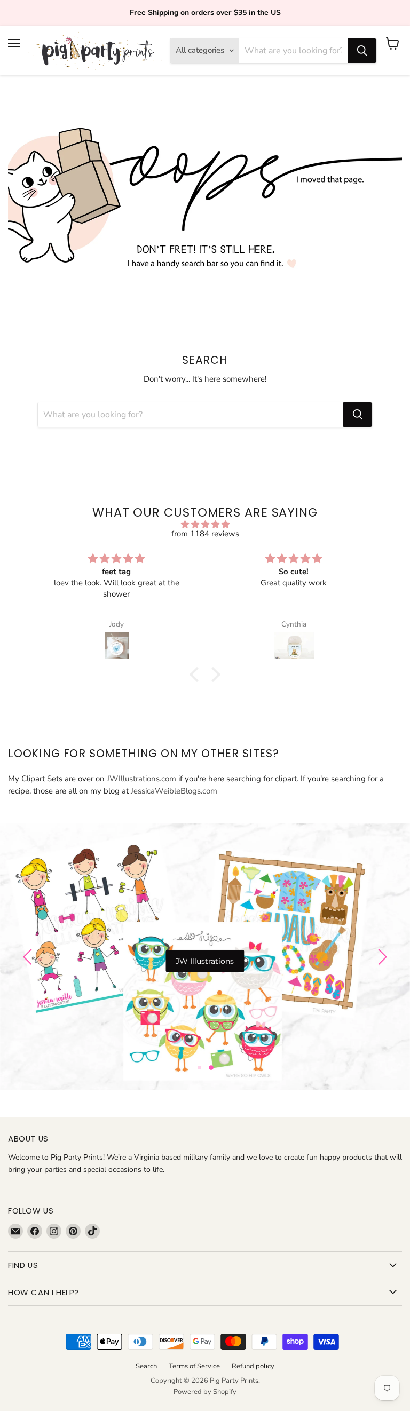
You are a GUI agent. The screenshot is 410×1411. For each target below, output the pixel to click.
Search (146, 1366)
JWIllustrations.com (141, 778)
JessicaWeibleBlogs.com (174, 791)
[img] (205, 524)
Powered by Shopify (205, 1392)
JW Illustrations (205, 961)
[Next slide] (380, 957)
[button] (197, 674)
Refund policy (253, 1366)
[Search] (362, 50)
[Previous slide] (29, 957)
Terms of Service (194, 1366)
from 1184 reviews (205, 533)
